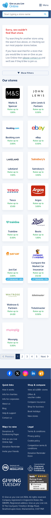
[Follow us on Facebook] (9, 375)
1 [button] (18, 356)
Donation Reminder (11, 446)
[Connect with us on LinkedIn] (33, 375)
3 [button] (27, 356)
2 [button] (22, 356)
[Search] (45, 14)
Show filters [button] (27, 73)
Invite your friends (10, 451)
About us (6, 403)
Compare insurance (36, 402)
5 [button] (36, 356)
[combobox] (22, 14)
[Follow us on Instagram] (25, 375)
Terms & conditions (36, 431)
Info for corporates (10, 399)
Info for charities (9, 394)
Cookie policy (34, 440)
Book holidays (34, 411)
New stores (33, 416)
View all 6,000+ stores (38, 389)
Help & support (9, 413)
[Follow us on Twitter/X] (17, 375)
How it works (8, 389)
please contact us (32, 57)
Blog (4, 408)
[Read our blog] (41, 375)
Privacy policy (34, 436)
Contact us (7, 417)
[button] (45, 356)
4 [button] (31, 356)
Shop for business (36, 406)
